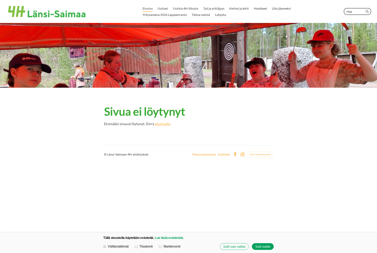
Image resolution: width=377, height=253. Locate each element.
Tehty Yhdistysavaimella (260, 154)
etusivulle (162, 124)
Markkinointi (172, 246)
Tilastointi (146, 246)
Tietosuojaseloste (204, 154)
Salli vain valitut (234, 246)
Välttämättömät (118, 246)
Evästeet (224, 154)
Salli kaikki (262, 246)
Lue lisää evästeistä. (169, 237)
